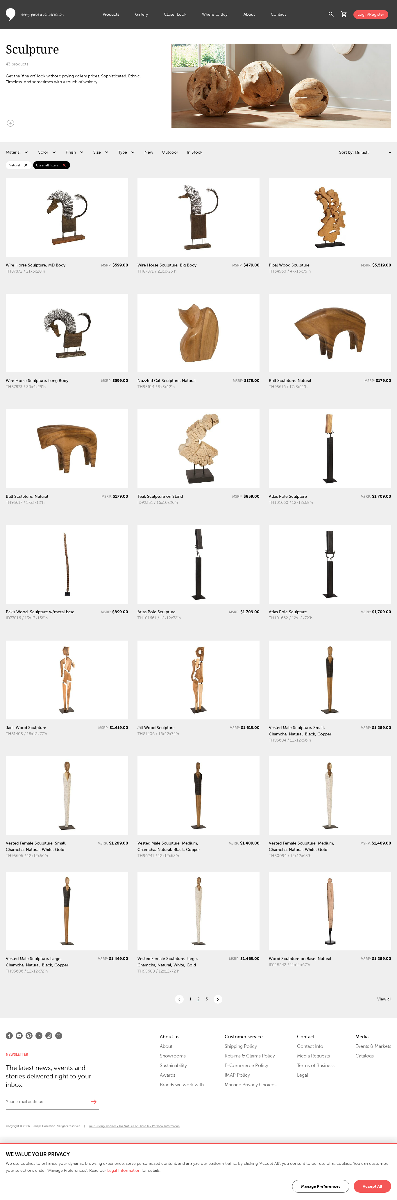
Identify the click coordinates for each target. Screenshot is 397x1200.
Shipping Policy (241, 1046)
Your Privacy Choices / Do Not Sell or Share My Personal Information (134, 1126)
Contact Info (310, 1046)
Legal (302, 1075)
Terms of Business (316, 1065)
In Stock (194, 152)
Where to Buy (215, 14)
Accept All (372, 1186)
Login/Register (370, 14)
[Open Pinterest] (29, 1035)
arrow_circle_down (10, 123)
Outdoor (170, 152)
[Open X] (58, 1035)
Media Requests (313, 1056)
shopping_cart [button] (344, 14)
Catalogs (364, 1056)
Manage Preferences (320, 1186)
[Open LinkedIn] (38, 1035)
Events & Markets (373, 1046)
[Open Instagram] (48, 1035)
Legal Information (123, 1170)
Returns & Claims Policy (250, 1056)
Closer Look (175, 14)
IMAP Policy (237, 1075)
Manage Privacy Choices (250, 1084)
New (148, 152)
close (26, 165)
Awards (167, 1075)
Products (111, 14)
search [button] (331, 14)
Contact (278, 14)
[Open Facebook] (9, 1035)
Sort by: (346, 152)
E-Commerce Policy (246, 1065)
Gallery (141, 14)
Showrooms (173, 1056)
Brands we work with (182, 1084)
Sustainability (173, 1065)
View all (384, 999)
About (249, 14)
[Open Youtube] (19, 1035)
